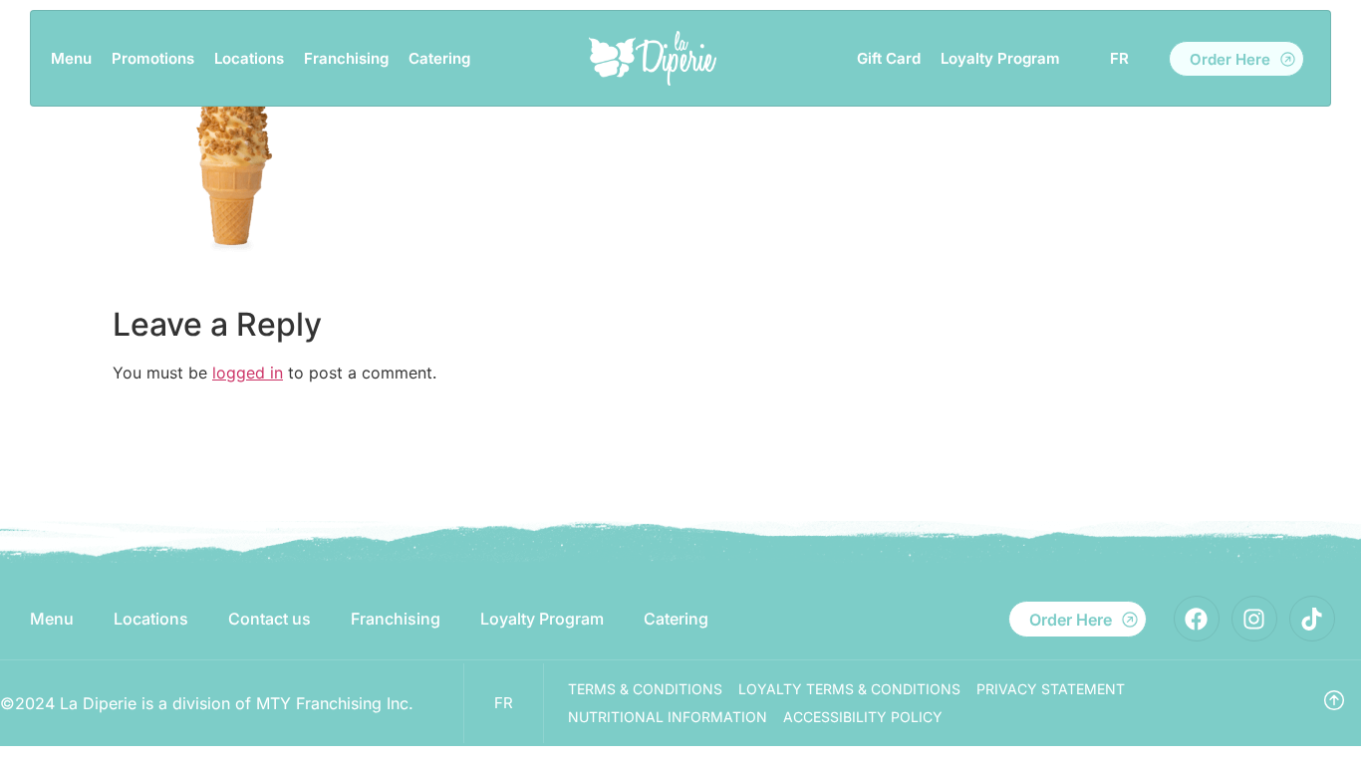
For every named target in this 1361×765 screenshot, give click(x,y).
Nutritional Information (667, 716)
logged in (247, 372)
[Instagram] (1254, 618)
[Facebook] (1197, 618)
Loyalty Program (1000, 58)
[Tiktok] (1312, 618)
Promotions (153, 58)
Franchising (346, 58)
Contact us (269, 619)
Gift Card (889, 58)
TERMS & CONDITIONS (645, 688)
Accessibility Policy (863, 716)
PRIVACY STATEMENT (1050, 688)
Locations (249, 58)
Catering (439, 58)
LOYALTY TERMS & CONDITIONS (849, 688)
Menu (71, 58)
